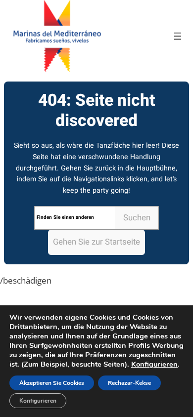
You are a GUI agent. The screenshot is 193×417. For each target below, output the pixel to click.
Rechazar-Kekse (129, 383)
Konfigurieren (154, 364)
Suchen (136, 217)
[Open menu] (178, 36)
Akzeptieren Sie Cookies (51, 383)
